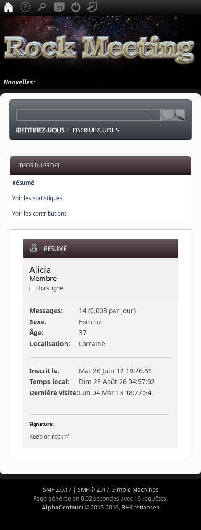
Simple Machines (135, 490)
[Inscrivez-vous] (92, 8)
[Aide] (25, 8)
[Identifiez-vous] (75, 8)
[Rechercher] (42, 8)
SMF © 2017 (93, 490)
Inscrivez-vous (95, 130)
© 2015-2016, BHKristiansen (101, 507)
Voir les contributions (39, 213)
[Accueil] (8, 8)
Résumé (23, 182)
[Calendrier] (58, 8)
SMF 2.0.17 (57, 490)
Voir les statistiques (37, 198)
